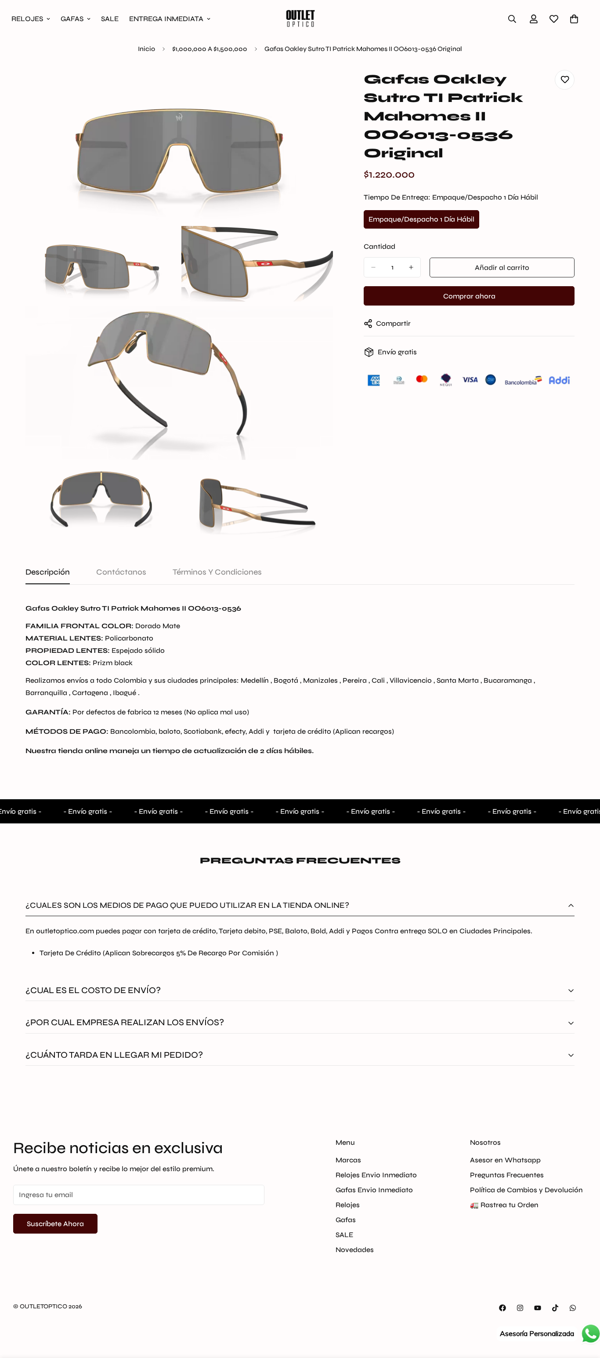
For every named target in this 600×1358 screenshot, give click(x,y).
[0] (574, 19)
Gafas (346, 1219)
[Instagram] (520, 1307)
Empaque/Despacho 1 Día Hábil (421, 222)
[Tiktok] (555, 1307)
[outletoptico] (300, 18)
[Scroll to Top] (583, 1310)
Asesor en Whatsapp (505, 1159)
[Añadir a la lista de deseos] (565, 80)
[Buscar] (512, 19)
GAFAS (72, 19)
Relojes (348, 1204)
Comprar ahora (469, 296)
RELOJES (27, 19)
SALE (110, 19)
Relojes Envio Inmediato (376, 1174)
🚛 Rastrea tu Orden (504, 1204)
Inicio (146, 49)
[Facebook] (502, 1307)
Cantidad (379, 246)
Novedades (355, 1249)
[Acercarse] (316, 86)
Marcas (348, 1159)
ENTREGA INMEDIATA (166, 19)
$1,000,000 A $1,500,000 (209, 49)
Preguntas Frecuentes (507, 1174)
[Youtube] (537, 1307)
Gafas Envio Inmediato (374, 1189)
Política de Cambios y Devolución (526, 1189)
